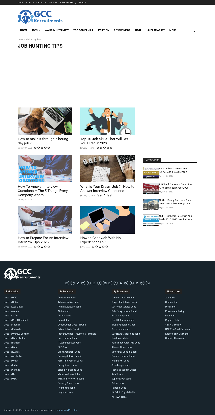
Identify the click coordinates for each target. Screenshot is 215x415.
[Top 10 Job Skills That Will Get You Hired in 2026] (107, 121)
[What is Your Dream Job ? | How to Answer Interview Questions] (107, 168)
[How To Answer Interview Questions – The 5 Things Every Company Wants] (45, 168)
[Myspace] (110, 283)
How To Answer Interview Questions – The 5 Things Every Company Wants (43, 191)
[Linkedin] (99, 283)
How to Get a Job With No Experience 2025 (100, 240)
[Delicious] (78, 283)
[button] (193, 30)
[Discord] (83, 283)
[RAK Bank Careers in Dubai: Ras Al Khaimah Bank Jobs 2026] (151, 188)
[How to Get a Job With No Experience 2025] (107, 220)
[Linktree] (148, 283)
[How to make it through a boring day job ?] (45, 121)
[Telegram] (126, 283)
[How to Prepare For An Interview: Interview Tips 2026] (45, 220)
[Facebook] (89, 283)
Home (21, 39)
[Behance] (67, 283)
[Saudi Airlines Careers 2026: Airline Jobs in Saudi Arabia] (151, 172)
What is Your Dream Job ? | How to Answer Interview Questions (107, 189)
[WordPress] (137, 283)
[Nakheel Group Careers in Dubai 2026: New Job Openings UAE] (151, 204)
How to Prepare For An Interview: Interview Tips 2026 (43, 240)
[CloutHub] (73, 283)
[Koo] (94, 283)
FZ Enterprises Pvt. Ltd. (65, 409)
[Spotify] (121, 283)
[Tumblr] (132, 283)
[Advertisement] (107, 75)
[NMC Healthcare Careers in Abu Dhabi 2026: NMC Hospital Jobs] (151, 220)
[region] (44, 390)
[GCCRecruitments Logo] (40, 17)
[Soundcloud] (116, 283)
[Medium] (105, 283)
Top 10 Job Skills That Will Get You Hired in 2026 (104, 141)
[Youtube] (142, 283)
